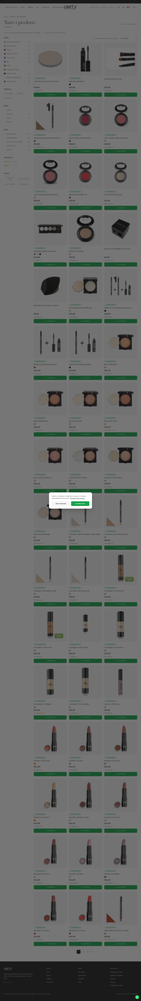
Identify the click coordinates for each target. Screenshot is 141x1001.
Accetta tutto (80, 503)
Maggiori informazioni (77, 498)
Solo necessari (61, 503)
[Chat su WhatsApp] (137, 997)
